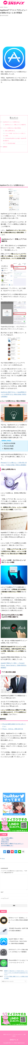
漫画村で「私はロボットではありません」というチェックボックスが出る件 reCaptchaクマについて (16, 972)
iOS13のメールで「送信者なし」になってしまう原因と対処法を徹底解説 (18, 920)
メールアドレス (5, 898)
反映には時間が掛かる (9, 130)
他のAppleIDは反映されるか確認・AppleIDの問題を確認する (14, 139)
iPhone (3, 858)
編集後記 (4, 146)
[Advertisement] (14, 32)
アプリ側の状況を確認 (9, 143)
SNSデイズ (14, 1040)
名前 (2, 892)
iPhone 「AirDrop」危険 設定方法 (12, 729)
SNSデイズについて (7, 1034)
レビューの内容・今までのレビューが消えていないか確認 (14, 134)
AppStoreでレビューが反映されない (11, 122)
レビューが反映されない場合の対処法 (11, 128)
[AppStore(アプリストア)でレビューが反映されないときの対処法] (15, 851)
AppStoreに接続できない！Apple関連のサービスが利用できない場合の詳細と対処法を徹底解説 (13, 394)
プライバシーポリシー (17, 1034)
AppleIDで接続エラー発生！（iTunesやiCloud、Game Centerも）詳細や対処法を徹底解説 (14, 665)
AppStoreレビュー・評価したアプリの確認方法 (14, 124)
